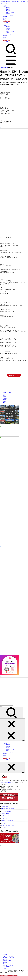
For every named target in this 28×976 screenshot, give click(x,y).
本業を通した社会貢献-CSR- (10, 957)
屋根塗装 (8, 9)
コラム (4, 963)
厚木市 (4, 395)
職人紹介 (5, 18)
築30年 (4, 399)
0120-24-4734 (11, 791)
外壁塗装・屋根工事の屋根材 (7, 808)
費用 (7, 22)
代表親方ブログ (4, 67)
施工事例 (5, 16)
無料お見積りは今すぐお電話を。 (8, 975)
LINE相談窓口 (6, 966)
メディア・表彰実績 (8, 956)
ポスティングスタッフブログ (7, 825)
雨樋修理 (8, 10)
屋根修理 (8, 13)
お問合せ (5, 968)
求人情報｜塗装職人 (8, 965)
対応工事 (5, 6)
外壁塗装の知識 (5, 815)
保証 (4, 19)
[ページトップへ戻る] (17, 975)
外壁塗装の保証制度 (6, 811)
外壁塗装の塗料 (4, 806)
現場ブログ (3, 823)
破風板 (4, 401)
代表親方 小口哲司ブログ (7, 820)
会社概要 (5, 954)
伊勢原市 (5, 398)
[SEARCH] (11, 54)
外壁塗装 (8, 7)
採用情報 (5, 959)
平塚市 (4, 396)
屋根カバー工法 (10, 12)
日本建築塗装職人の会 (7, 782)
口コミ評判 (3, 828)
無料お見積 (4, 818)
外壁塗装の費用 (5, 813)
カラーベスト (6, 402)
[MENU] (11, 65)
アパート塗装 (9, 15)
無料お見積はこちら (14, 375)
